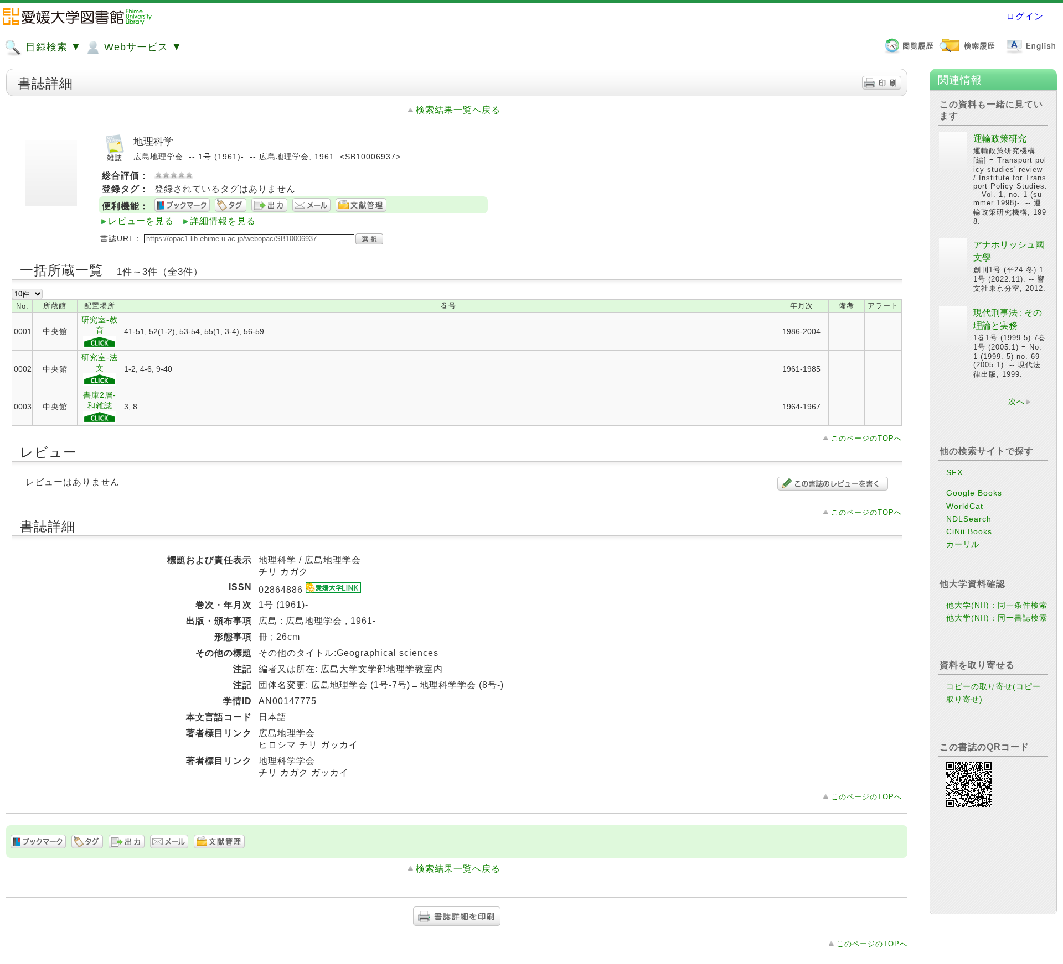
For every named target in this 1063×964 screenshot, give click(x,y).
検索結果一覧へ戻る (458, 109)
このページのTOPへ (866, 438)
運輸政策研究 (999, 138)
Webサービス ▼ (141, 47)
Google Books (974, 492)
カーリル (962, 544)
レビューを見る (141, 221)
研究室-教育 (99, 325)
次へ (1016, 401)
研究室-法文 (99, 362)
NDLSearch (969, 518)
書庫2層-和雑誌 (99, 400)
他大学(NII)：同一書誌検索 (996, 617)
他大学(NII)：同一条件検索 (996, 605)
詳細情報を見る (223, 221)
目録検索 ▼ (51, 47)
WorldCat (964, 506)
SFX (954, 472)
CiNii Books (969, 531)
